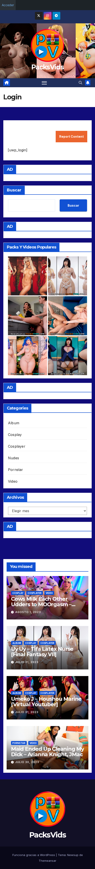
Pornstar (15, 469)
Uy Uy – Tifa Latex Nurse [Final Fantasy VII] (42, 652)
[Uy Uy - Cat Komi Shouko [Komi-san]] (67, 355)
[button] (80, 82)
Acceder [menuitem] (8, 5)
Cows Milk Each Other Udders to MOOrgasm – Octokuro (41, 604)
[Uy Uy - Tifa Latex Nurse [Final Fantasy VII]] (67, 275)
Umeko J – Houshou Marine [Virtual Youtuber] (46, 702)
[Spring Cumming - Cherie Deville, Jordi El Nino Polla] (27, 315)
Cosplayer (16, 446)
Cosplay (15, 434)
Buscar (14, 190)
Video (12, 481)
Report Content (71, 136)
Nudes (13, 458)
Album (13, 423)
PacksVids (47, 67)
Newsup (72, 855)
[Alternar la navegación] (44, 83)
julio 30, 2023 (27, 762)
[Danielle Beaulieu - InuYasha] (27, 275)
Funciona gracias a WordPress (34, 855)
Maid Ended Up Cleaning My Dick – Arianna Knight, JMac (47, 752)
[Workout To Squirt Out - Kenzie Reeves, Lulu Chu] (67, 315)
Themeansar (47, 860)
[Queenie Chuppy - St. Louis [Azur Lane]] (27, 355)
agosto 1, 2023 (28, 612)
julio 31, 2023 (26, 662)
